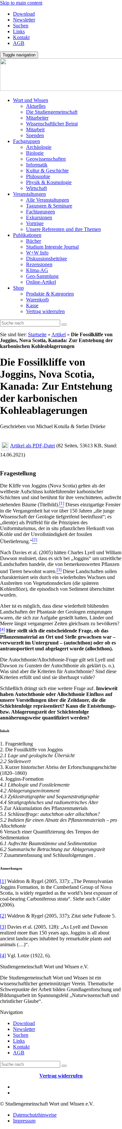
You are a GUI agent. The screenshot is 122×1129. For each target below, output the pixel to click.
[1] (3, 881)
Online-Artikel (41, 282)
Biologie (35, 153)
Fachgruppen (26, 141)
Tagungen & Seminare (49, 206)
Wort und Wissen (30, 100)
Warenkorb (37, 299)
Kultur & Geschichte (47, 170)
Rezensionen (39, 264)
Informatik (36, 164)
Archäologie (38, 147)
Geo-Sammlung (42, 276)
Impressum (24, 1120)
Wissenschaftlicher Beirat (52, 123)
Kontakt (21, 37)
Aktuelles (36, 106)
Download (24, 14)
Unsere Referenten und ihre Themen (63, 229)
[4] (3, 955)
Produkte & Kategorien (50, 294)
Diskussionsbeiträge (46, 258)
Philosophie (38, 176)
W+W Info (37, 252)
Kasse (32, 305)
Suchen (20, 25)
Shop (18, 288)
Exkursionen (39, 217)
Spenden (35, 135)
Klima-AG (37, 270)
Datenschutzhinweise (35, 1115)
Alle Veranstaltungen (47, 200)
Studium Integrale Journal (52, 247)
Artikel (58, 334)
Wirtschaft (36, 188)
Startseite (37, 334)
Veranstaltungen (29, 194)
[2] (3, 916)
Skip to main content (21, 3)
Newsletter (24, 19)
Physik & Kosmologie (49, 182)
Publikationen (27, 235)
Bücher (33, 241)
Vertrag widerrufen (45, 311)
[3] (3, 927)
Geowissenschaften (46, 159)
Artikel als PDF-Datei (32, 445)
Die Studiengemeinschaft (51, 112)
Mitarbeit (35, 129)
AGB (18, 43)
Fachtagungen (40, 211)
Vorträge (35, 223)
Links (19, 31)
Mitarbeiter (37, 118)
